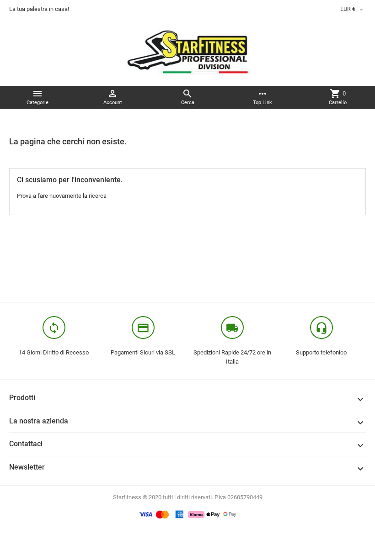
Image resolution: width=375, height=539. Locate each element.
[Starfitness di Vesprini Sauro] (188, 51)
